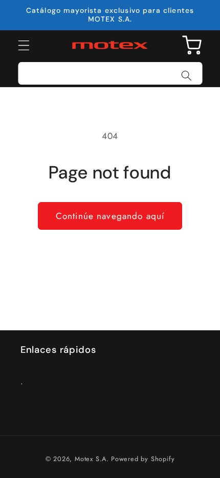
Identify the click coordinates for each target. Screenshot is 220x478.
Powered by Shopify (143, 459)
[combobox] (110, 73)
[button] (24, 45)
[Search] (186, 76)
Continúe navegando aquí (110, 216)
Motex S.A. (92, 459)
